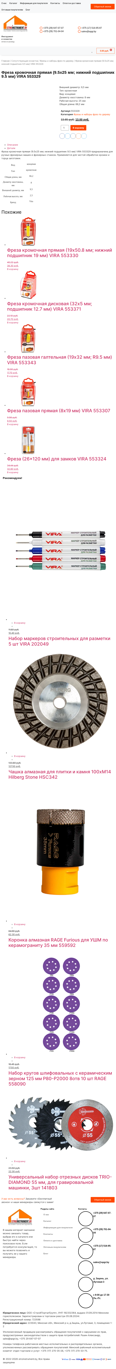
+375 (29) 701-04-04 (53, 31)
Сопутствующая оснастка (24, 61)
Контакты (55, 3)
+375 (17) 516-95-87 (91, 28)
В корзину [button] (12, 269)
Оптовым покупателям (12, 10)
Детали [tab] (11, 148)
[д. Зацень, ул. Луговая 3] (85, 1284)
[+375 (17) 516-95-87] (79, 28)
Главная (5, 61)
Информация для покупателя (34, 3)
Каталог (13, 3)
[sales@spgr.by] (79, 31)
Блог (28, 10)
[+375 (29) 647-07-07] (41, 28)
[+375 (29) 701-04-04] (41, 31)
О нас (4, 3)
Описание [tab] (12, 144)
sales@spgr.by (88, 31)
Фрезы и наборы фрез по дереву (56, 61)
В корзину (78, 127)
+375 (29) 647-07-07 (53, 28)
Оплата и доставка (72, 3)
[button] (87, 127)
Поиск (50, 50)
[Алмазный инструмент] (15, 23)
